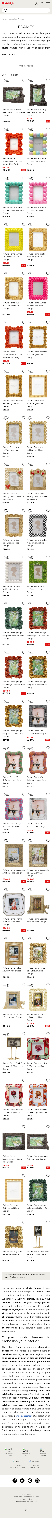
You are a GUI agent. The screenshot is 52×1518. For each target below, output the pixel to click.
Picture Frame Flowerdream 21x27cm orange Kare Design (12, 355)
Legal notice (26, 1494)
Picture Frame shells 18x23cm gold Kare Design (11, 306)
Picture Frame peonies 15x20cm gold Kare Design (13, 404)
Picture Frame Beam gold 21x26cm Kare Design (12, 543)
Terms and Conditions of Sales (26, 1496)
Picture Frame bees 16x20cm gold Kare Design (35, 404)
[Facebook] (14, 1480)
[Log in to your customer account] (36, 3)
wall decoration (24, 1416)
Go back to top (17, 1277)
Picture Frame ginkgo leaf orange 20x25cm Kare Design (38, 636)
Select (14, 75)
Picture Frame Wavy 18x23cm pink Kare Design (12, 826)
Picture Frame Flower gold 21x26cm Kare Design (36, 971)
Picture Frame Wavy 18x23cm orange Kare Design (36, 780)
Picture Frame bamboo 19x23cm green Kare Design (37, 589)
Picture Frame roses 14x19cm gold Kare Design (11, 450)
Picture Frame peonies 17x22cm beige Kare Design (13, 1113)
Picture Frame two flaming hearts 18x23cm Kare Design (13, 496)
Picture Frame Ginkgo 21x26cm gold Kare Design (36, 1017)
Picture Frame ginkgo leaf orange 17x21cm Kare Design (14, 685)
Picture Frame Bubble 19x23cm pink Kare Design (36, 210)
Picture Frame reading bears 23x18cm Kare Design (36, 112)
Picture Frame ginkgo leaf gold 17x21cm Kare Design (13, 734)
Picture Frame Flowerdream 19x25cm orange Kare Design (12, 161)
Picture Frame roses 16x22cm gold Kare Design (35, 450)
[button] (26, 66)
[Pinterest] (30, 1480)
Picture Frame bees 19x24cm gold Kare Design (11, 1208)
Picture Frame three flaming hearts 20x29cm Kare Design (37, 496)
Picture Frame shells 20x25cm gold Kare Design (36, 257)
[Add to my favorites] (23, 80)
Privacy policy (26, 1499)
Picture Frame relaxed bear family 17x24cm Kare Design (14, 112)
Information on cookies (26, 1502)
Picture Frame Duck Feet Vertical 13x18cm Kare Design (38, 1254)
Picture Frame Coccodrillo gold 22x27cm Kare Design (38, 873)
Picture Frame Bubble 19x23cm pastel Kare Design (36, 161)
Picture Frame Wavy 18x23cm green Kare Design (12, 780)
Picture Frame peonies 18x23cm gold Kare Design (37, 355)
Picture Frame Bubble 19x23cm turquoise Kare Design (13, 210)
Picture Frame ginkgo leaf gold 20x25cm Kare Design (37, 685)
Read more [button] (8, 54)
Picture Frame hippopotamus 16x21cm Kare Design (13, 1159)
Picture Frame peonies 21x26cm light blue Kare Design (37, 1113)
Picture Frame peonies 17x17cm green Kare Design (37, 1066)
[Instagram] (37, 1480)
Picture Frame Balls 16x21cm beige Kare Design (11, 589)
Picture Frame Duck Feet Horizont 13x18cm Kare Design (14, 1066)
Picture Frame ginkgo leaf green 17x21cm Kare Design (13, 636)
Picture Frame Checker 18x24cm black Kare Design (37, 543)
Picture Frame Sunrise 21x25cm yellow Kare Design (12, 257)
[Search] (5, 10)
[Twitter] (22, 1480)
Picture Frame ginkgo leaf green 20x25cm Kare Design (38, 1208)
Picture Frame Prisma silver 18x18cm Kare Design (12, 922)
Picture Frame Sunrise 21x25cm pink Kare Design (36, 306)
